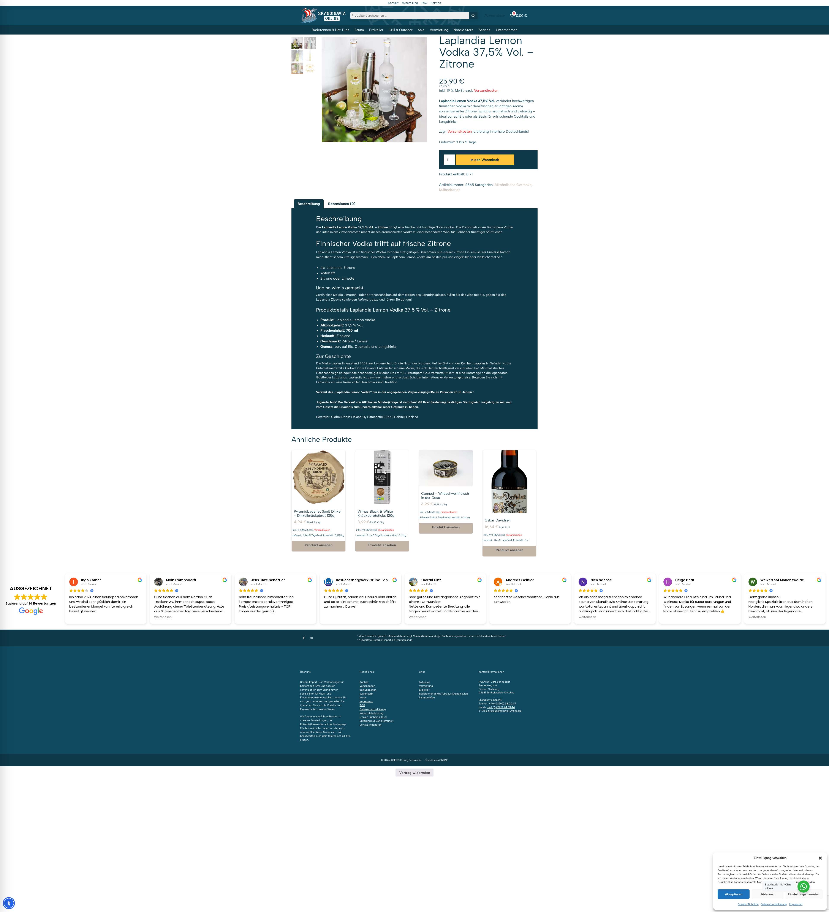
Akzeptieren (733, 894)
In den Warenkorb (484, 160)
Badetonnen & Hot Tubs (330, 30)
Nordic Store (463, 30)
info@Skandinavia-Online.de (504, 710)
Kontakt (393, 3)
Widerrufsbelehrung (371, 713)
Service (436, 3)
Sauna (359, 30)
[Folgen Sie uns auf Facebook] (304, 638)
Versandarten (367, 685)
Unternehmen (506, 30)
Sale (421, 30)
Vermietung (439, 30)
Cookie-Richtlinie (748, 904)
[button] (820, 858)
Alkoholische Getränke (513, 185)
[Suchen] (473, 15)
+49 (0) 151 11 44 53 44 (501, 707)
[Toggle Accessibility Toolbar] (8, 903)
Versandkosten (486, 90)
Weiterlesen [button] (163, 617)
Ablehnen (767, 894)
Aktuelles (424, 682)
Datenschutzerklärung (774, 904)
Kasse (363, 697)
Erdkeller (376, 30)
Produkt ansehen (318, 545)
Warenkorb (366, 693)
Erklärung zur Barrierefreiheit (376, 720)
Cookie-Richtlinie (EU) (373, 716)
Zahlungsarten (368, 689)
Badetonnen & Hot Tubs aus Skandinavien (443, 693)
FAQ (424, 3)
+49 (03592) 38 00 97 (502, 703)
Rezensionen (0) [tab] (341, 204)
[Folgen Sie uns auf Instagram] (311, 638)
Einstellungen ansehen (804, 894)
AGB (362, 705)
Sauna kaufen (427, 697)
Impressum (795, 904)
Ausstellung (410, 3)
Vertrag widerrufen (370, 724)
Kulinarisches (449, 189)
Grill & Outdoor (401, 30)
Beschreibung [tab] (308, 204)
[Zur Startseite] (323, 15)
